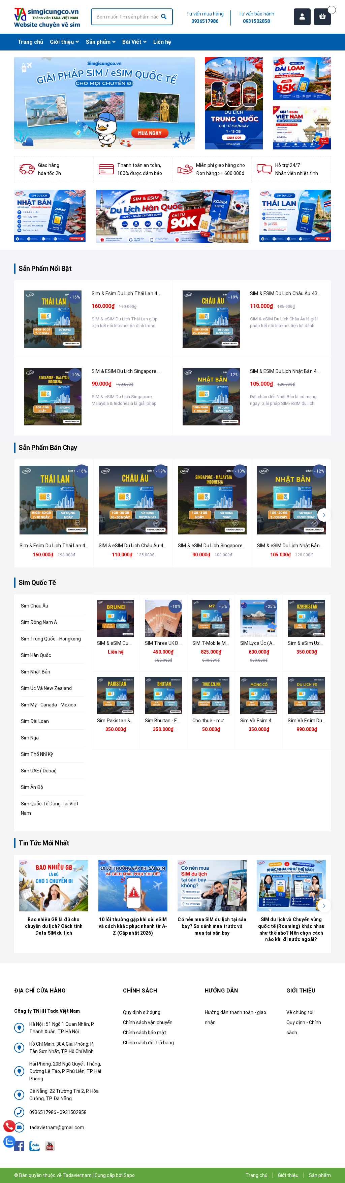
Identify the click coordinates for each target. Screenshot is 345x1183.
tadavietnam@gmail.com (56, 1127)
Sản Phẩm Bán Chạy (48, 448)
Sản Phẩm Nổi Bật (45, 269)
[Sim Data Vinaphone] (302, 127)
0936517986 (204, 21)
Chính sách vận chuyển (147, 1022)
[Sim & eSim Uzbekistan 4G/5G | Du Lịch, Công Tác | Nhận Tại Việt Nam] (306, 618)
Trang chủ (257, 1175)
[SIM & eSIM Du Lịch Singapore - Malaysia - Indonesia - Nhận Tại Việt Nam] (53, 396)
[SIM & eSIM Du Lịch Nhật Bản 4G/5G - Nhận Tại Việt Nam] (211, 396)
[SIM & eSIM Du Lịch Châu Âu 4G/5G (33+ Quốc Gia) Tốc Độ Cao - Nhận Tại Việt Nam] (211, 319)
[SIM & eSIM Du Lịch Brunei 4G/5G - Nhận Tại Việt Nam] (115, 618)
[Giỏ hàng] (322, 16)
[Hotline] (9, 1126)
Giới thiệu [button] (300, 990)
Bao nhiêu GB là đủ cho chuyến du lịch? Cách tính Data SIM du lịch (54, 926)
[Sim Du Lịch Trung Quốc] (234, 103)
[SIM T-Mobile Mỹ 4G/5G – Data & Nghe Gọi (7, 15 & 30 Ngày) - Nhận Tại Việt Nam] (211, 618)
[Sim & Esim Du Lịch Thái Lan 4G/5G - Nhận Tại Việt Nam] (53, 319)
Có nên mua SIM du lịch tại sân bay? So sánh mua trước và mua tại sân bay (212, 926)
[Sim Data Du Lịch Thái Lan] (295, 216)
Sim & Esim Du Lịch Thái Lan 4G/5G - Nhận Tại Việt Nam (152, 293)
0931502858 (256, 21)
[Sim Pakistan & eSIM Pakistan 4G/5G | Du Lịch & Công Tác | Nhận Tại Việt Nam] (115, 695)
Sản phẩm (320, 1175)
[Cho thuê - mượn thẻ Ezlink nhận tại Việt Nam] (211, 695)
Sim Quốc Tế (37, 583)
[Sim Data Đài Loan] (302, 78)
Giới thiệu (288, 1175)
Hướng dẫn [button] (221, 990)
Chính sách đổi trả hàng (148, 1042)
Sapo (129, 1175)
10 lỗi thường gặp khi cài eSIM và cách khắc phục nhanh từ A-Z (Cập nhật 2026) (133, 926)
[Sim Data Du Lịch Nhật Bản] (50, 216)
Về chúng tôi (299, 1012)
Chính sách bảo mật (144, 1032)
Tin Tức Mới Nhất (44, 843)
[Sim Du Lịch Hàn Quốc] (172, 216)
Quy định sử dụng (141, 1012)
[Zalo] (9, 1142)
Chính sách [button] (140, 990)
